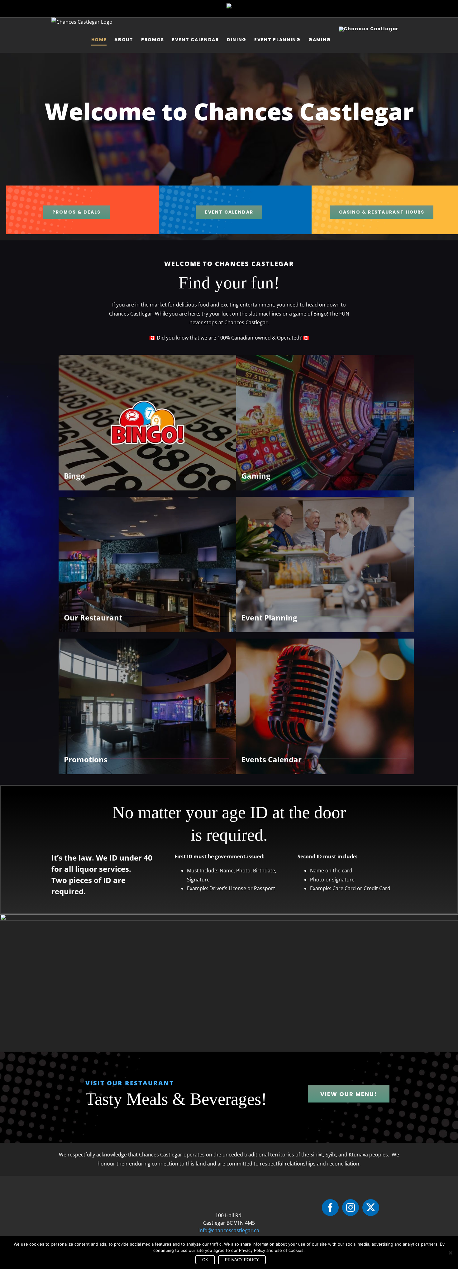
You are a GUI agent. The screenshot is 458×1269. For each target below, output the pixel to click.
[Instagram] (350, 1207)
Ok (205, 1259)
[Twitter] (370, 1207)
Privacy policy (242, 1259)
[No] (450, 1253)
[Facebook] (330, 1207)
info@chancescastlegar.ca (228, 1230)
